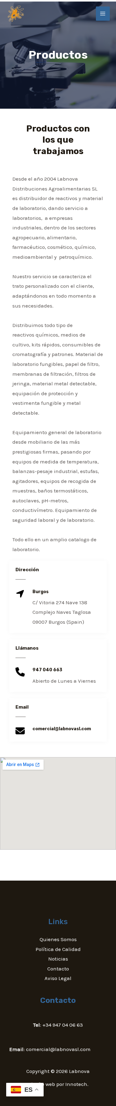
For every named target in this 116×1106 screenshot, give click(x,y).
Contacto (58, 969)
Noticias (58, 959)
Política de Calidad (58, 949)
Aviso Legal (58, 978)
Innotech (76, 1084)
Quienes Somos (58, 939)
